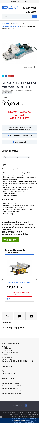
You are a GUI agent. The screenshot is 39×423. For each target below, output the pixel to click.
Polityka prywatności (8, 373)
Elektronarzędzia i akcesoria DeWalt (13, 391)
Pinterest (12, 76)
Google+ (9, 76)
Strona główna (6, 23)
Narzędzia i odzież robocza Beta (12, 383)
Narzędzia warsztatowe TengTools (12, 393)
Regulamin (5, 371)
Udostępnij (6, 76)
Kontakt (26, 1)
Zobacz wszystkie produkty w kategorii (20, 128)
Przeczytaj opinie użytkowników (21, 90)
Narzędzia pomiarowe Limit (10, 388)
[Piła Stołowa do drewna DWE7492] (19, 268)
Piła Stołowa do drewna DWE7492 (19, 282)
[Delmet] (10, 7)
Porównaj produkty (16, 1)
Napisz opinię (7, 92)
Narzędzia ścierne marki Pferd (11, 386)
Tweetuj (3, 76)
